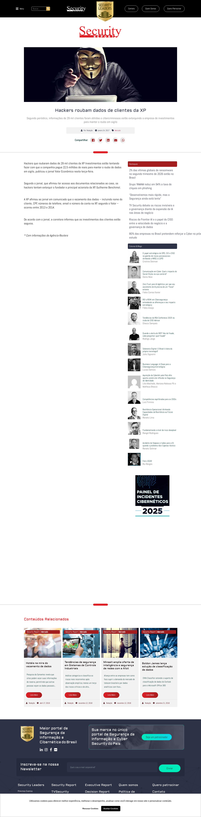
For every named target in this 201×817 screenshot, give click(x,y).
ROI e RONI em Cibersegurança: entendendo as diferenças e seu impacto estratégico (159, 302)
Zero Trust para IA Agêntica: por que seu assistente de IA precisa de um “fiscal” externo (159, 287)
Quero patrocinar (165, 785)
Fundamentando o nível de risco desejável (159, 430)
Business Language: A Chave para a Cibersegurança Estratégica (157, 365)
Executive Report (98, 785)
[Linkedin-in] (41, 749)
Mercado (118, 130)
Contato (158, 792)
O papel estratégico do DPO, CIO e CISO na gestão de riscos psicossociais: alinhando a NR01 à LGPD (159, 256)
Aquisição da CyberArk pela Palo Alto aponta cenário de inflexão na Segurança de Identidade (159, 378)
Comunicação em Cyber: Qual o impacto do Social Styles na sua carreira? (160, 272)
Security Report (63, 785)
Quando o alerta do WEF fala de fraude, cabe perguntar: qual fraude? (158, 334)
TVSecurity (60, 792)
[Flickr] (55, 749)
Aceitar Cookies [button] (110, 808)
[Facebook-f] (51, 749)
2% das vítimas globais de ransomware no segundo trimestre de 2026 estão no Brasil (151, 174)
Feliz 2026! (147, 461)
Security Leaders (31, 785)
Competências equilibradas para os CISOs (159, 399)
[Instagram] (46, 749)
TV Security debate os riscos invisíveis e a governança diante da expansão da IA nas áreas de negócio (151, 209)
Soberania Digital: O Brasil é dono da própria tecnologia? (157, 350)
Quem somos (128, 785)
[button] (20, 8)
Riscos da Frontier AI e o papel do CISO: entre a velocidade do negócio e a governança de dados (151, 223)
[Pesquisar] (48, 9)
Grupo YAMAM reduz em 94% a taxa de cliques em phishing (150, 186)
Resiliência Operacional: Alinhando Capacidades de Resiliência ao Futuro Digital (158, 412)
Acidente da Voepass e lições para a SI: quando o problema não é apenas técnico (159, 444)
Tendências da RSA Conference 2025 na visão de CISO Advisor (158, 319)
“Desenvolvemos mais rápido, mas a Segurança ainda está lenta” (149, 196)
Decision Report (97, 792)
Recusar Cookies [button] (90, 808)
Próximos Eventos (25, 791)
